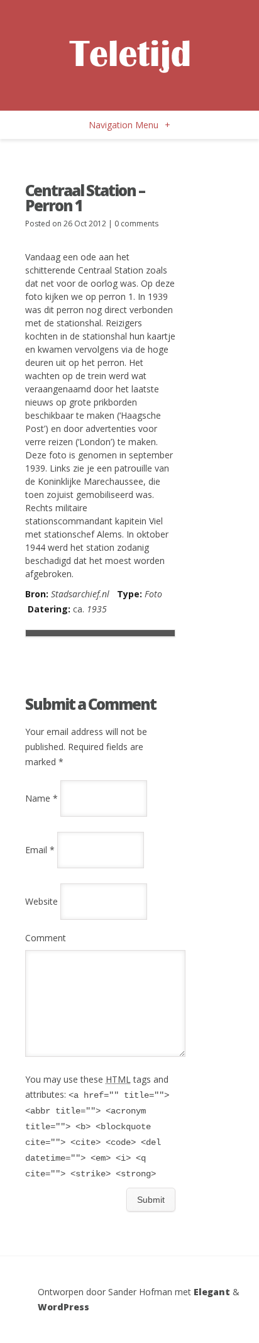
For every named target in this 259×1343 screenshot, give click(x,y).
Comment (45, 938)
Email (40, 850)
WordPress (63, 1307)
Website (41, 901)
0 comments (136, 223)
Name (41, 798)
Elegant (212, 1292)
